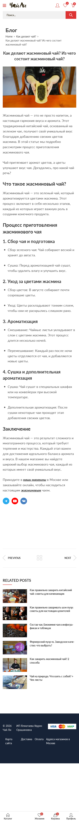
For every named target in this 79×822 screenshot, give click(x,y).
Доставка (26, 739)
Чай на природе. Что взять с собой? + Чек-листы (51, 678)
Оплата (39, 739)
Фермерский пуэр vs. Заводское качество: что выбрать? (52, 643)
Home (9, 36)
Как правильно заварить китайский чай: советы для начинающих (51, 591)
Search (71, 15)
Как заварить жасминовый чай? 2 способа (49, 660)
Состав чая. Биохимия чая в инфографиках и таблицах (51, 626)
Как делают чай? (26, 36)
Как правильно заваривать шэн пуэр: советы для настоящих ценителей (51, 609)
